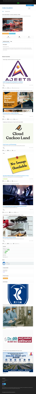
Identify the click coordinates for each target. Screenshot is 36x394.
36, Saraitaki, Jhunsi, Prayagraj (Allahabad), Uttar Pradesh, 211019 (12, 350)
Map (11, 41)
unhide (9, 263)
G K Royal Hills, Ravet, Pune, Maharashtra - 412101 (10, 327)
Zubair (7, 262)
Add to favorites (6, 33)
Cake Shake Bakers (5, 270)
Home (3, 11)
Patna (4, 153)
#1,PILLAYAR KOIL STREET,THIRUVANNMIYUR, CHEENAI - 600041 (13, 215)
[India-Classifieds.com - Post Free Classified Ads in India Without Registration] (7, 8)
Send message (5, 278)
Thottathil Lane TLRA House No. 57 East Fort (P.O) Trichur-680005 (13, 122)
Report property (12, 33)
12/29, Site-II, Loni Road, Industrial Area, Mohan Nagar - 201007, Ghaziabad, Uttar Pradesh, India (17, 90)
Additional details (6, 41)
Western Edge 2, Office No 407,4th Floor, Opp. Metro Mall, (12, 59)
